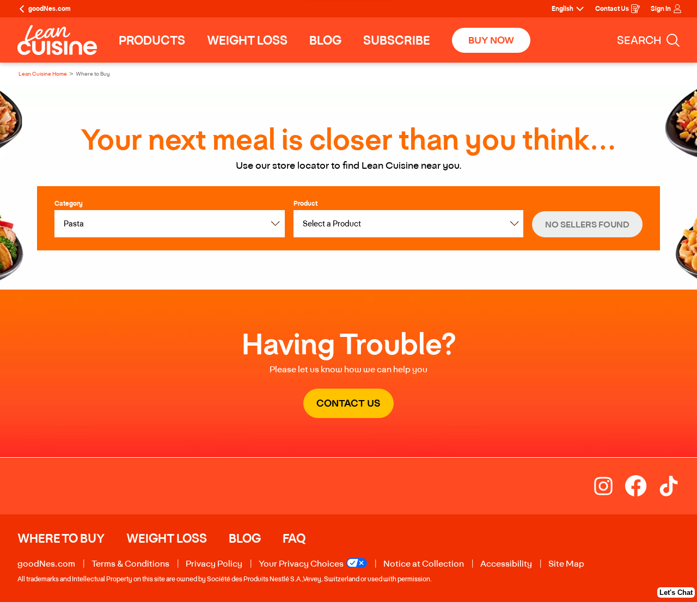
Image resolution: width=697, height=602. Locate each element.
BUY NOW (491, 40)
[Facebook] (641, 486)
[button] (587, 224)
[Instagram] (608, 486)
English (562, 8)
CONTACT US (355, 407)
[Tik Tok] (669, 486)
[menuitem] (152, 40)
